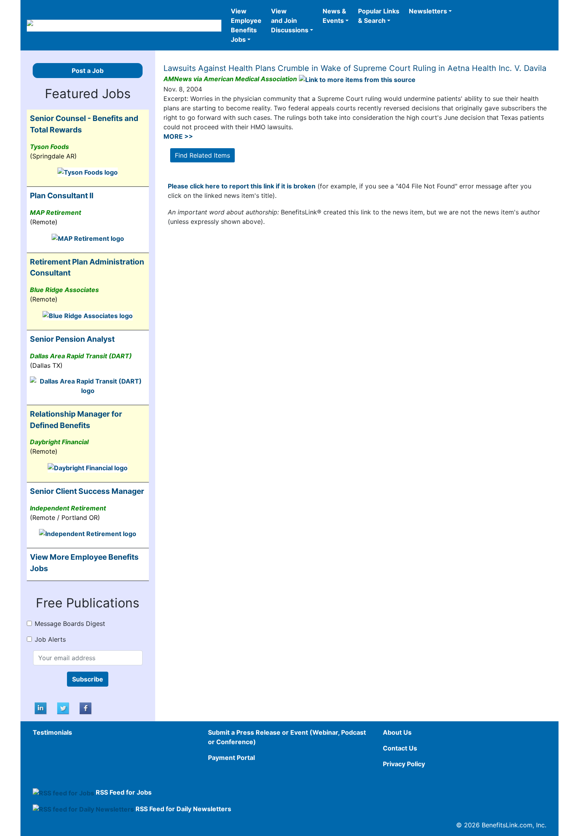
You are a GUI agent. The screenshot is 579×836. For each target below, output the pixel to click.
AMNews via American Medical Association (230, 79)
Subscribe (87, 679)
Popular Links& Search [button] (378, 15)
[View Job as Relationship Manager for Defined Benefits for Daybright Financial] (88, 467)
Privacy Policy (404, 764)
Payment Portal (231, 758)
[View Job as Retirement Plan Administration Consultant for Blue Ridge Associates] (88, 315)
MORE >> (178, 136)
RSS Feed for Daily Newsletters (183, 809)
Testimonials (52, 732)
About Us (397, 732)
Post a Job (88, 70)
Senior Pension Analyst (72, 339)
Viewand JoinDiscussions (289, 20)
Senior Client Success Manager (87, 491)
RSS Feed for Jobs (124, 792)
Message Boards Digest (70, 623)
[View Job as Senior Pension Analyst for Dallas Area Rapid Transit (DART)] (88, 385)
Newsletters (428, 11)
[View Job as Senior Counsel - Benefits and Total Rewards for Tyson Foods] (88, 172)
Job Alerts (50, 639)
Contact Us (400, 748)
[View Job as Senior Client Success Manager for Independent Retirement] (87, 533)
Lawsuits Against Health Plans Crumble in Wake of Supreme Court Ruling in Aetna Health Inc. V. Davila (354, 68)
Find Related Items (202, 155)
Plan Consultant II (61, 195)
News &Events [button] (334, 15)
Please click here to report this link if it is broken (241, 186)
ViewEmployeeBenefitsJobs (246, 25)
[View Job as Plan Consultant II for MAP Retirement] (88, 238)
